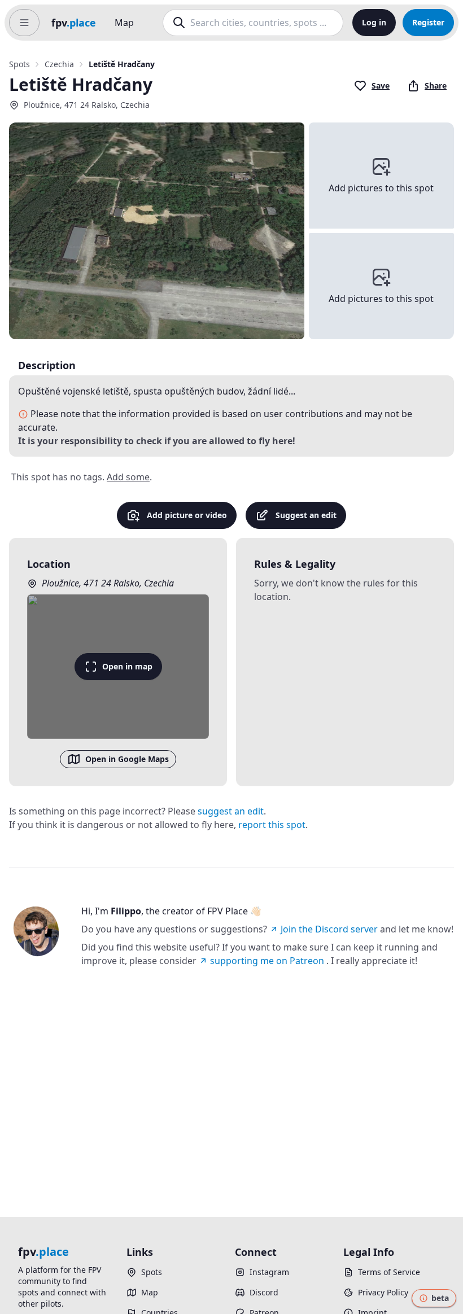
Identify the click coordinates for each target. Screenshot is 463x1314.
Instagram (269, 1272)
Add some (128, 477)
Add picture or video (187, 515)
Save (381, 85)
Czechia (59, 64)
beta (440, 1298)
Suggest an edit (306, 515)
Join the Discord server (329, 929)
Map (124, 22)
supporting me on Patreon (267, 960)
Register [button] (428, 22)
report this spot (271, 824)
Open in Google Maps (127, 759)
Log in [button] (374, 22)
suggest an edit (231, 811)
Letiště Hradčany (122, 64)
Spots (19, 64)
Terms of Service (389, 1272)
